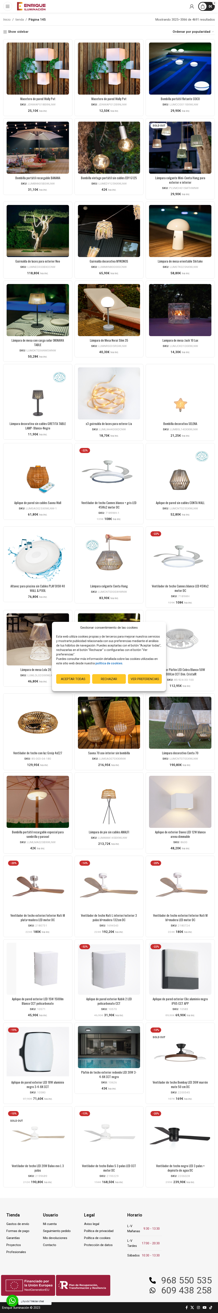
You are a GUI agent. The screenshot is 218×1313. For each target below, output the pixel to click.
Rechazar (109, 679)
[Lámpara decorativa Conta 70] (180, 723)
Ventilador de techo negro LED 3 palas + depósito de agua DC (180, 1167)
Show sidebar (18, 32)
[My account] (192, 6)
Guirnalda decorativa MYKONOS (109, 261)
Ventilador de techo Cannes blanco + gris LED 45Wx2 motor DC (108, 504)
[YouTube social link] (204, 1307)
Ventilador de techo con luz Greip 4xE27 (37, 752)
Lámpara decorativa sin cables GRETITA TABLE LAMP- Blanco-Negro (38, 425)
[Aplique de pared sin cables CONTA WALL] (180, 472)
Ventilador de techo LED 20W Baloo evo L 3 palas (38, 1167)
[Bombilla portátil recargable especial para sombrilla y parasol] (38, 802)
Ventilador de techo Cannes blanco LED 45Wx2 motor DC (180, 588)
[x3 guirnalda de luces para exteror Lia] (109, 393)
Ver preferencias (145, 679)
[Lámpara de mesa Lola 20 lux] (38, 639)
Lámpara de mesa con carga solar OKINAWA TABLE (37, 342)
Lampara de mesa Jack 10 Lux (180, 340)
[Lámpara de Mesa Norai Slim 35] (109, 310)
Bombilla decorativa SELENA (180, 423)
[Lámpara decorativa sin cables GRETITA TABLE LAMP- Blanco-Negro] (38, 393)
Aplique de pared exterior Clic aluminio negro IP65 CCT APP (180, 1001)
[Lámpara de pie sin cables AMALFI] (109, 802)
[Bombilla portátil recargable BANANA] (38, 148)
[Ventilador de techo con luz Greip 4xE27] (38, 723)
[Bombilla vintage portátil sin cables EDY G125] (109, 148)
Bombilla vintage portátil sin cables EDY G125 (109, 177)
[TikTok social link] (211, 1307)
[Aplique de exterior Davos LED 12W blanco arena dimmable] (180, 802)
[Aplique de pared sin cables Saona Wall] (38, 472)
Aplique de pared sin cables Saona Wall (37, 502)
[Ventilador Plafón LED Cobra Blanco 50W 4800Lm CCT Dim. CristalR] (180, 639)
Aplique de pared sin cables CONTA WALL (180, 502)
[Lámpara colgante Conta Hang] (109, 556)
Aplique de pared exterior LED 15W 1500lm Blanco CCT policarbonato (37, 1001)
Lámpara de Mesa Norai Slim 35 (109, 340)
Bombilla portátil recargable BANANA (37, 177)
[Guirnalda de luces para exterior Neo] (38, 231)
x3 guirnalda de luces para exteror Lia (109, 423)
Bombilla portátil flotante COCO (180, 98)
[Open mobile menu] (7, 6)
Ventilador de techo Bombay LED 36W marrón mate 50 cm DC (180, 1084)
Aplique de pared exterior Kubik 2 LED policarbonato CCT (109, 1001)
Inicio (7, 19)
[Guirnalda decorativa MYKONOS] (109, 231)
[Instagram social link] (198, 1307)
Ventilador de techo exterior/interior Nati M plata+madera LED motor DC (37, 917)
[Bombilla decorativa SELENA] (180, 393)
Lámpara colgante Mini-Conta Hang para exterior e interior (180, 180)
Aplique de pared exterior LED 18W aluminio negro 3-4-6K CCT (37, 1084)
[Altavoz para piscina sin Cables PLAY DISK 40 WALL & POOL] (38, 556)
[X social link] (192, 1307)
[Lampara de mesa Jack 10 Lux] (180, 310)
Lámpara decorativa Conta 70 (180, 752)
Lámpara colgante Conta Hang (109, 586)
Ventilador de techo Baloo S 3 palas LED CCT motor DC (109, 1167)
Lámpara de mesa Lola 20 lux (37, 669)
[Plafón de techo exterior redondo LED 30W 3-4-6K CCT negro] (109, 1047)
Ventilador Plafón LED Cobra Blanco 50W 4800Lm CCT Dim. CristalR (180, 671)
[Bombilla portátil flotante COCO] (180, 69)
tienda (19, 19)
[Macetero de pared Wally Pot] (38, 69)
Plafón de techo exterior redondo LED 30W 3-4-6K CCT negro (109, 1074)
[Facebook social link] (186, 1307)
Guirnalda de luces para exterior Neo (37, 261)
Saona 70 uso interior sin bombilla (109, 752)
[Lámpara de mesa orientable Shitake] (180, 231)
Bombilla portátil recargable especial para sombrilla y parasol (38, 834)
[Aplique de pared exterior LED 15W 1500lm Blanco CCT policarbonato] (38, 969)
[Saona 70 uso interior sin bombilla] (109, 723)
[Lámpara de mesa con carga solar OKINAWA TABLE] (38, 310)
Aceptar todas (73, 679)
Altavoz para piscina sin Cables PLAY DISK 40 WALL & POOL (37, 588)
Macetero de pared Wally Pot (37, 98)
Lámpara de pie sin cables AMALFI (109, 832)
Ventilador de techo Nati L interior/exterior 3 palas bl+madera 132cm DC (109, 917)
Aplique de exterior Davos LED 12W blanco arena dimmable (180, 834)
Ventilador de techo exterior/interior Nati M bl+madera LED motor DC (180, 917)
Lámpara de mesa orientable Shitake (180, 261)
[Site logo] (31, 6)
